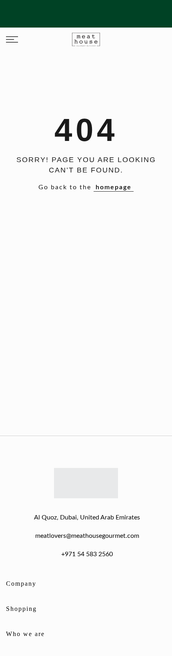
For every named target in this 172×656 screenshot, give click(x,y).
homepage (114, 187)
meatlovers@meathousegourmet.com (87, 536)
